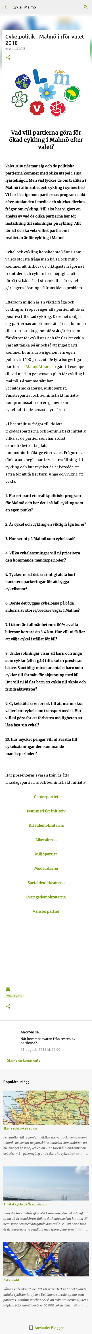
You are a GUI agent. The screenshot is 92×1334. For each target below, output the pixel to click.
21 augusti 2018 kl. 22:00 (40, 1050)
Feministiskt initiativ (46, 811)
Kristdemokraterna (46, 825)
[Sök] (85, 7)
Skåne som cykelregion (20, 1128)
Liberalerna (46, 839)
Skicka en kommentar (24, 1060)
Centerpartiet (46, 796)
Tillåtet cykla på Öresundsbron (25, 1204)
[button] (8, 58)
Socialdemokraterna (46, 882)
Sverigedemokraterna (46, 897)
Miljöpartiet (46, 854)
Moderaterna (46, 868)
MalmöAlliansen (41, 366)
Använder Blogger (49, 1328)
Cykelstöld (11, 1280)
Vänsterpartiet (46, 911)
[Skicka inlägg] (8, 991)
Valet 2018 (14, 995)
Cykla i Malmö (24, 7)
